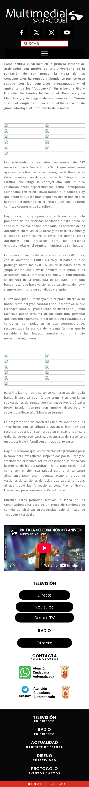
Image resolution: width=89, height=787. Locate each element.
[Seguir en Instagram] (51, 32)
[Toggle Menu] (44, 53)
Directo (44, 595)
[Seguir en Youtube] (67, 32)
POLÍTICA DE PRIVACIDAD (44, 784)
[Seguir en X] (36, 32)
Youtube (44, 607)
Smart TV (44, 617)
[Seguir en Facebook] (21, 32)
